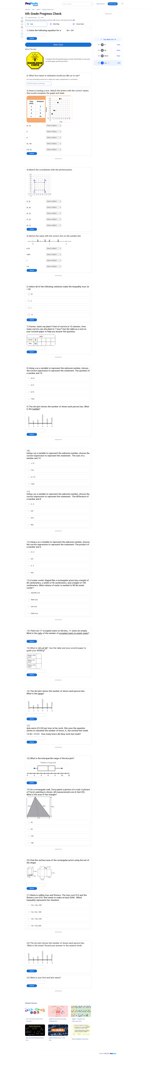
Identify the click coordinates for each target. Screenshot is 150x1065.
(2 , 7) (29, 225)
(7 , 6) (29, 219)
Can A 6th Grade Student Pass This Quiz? (34, 1020)
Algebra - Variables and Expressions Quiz (78, 1020)
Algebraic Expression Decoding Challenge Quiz (57, 1020)
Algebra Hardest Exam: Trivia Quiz (57, 1039)
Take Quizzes (100, 4)
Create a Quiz (112, 4)
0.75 (28, 248)
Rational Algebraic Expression (80, 1039)
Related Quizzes (31, 1003)
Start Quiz (58, 44)
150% (28, 254)
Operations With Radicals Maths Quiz (35, 1039)
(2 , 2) (29, 213)
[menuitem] (100, 4)
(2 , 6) (29, 207)
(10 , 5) (29, 150)
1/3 (28, 266)
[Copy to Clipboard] (22, 33)
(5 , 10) (29, 144)
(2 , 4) (29, 126)
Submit (32, 38)
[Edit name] (108, 63)
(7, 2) (28, 201)
